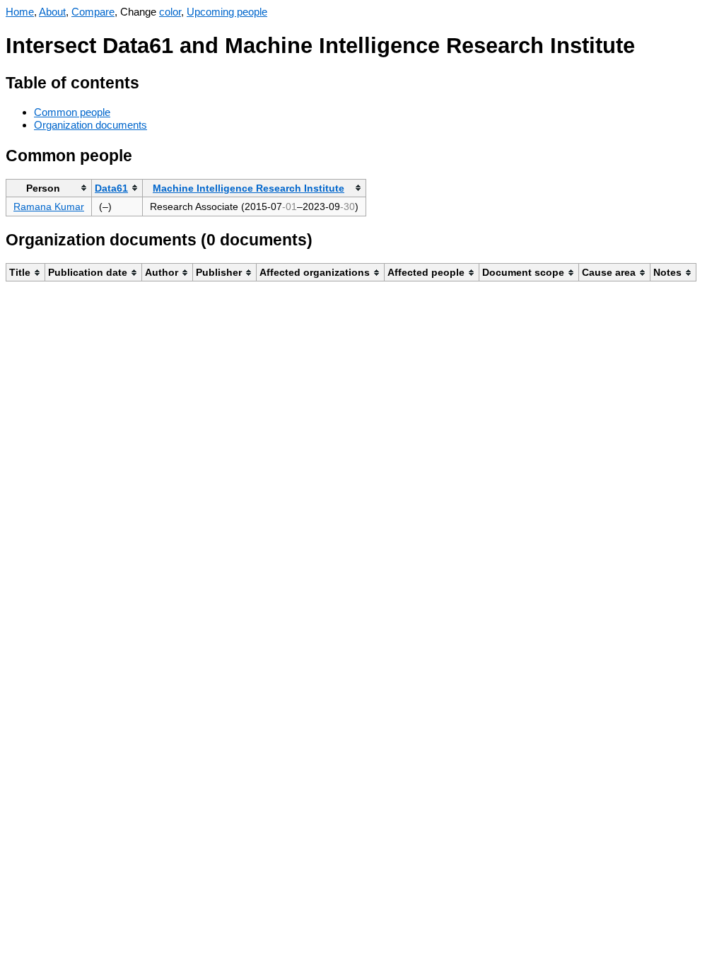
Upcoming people (227, 12)
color (170, 12)
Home (20, 12)
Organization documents (90, 125)
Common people (72, 112)
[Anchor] (150, 81)
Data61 (111, 188)
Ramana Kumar (48, 206)
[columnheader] (49, 188)
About (52, 12)
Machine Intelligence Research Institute (248, 188)
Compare (93, 12)
